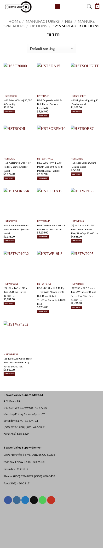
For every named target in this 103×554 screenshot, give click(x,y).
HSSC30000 (10, 95)
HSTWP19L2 (11, 283)
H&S (69, 21)
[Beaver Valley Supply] (28, 6)
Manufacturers (43, 21)
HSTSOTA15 (44, 221)
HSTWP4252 (11, 354)
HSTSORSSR (10, 221)
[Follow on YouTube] (51, 500)
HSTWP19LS (44, 283)
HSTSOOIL (9, 158)
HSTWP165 (77, 221)
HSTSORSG (77, 158)
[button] (97, 6)
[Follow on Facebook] (8, 500)
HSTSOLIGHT (78, 95)
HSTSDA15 (43, 95)
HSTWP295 (77, 283)
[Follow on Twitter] (25, 500)
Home (14, 21)
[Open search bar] (89, 6)
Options (38, 25)
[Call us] (42, 500)
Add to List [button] (9, 111)
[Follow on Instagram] (17, 500)
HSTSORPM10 (45, 158)
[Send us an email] (34, 500)
